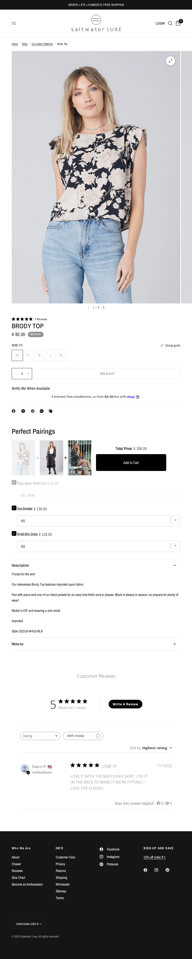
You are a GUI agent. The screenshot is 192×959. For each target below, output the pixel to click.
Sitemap (61, 891)
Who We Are (21, 848)
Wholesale (63, 884)
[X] (24, 411)
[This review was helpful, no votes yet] (158, 804)
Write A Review (125, 704)
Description (20, 565)
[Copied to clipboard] (51, 411)
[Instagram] (160, 870)
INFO (59, 848)
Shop (24, 44)
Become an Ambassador (27, 884)
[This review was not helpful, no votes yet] (167, 804)
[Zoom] (170, 60)
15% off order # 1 (155, 857)
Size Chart (18, 877)
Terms (60, 897)
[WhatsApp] (42, 411)
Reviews (17, 870)
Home (15, 44)
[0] (177, 23)
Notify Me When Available (31, 388)
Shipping (61, 877)
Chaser (16, 863)
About (15, 857)
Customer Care (65, 857)
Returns (17, 643)
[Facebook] (14, 411)
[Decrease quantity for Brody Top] (15, 373)
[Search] (170, 23)
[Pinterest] (34, 411)
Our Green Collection (42, 44)
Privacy (60, 863)
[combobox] (40, 736)
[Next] (104, 307)
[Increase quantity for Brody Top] (28, 373)
